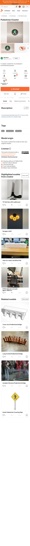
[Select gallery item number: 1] (13, 286)
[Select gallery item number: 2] (15, 350)
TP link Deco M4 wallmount (11, 202)
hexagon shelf (7, 231)
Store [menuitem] (13, 10)
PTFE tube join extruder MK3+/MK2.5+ (10, 289)
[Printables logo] (2, 10)
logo (3, 131)
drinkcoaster (9, 131)
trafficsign (18, 131)
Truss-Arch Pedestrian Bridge (12, 324)
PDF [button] (27, 108)
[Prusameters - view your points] (20, 7)
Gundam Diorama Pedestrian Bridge (14, 383)
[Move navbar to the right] (28, 10)
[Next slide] (27, 48)
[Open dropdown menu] (27, 19)
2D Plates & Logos (23, 15)
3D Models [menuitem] (7, 10)
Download (16, 89)
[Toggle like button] (3, 205)
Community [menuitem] (25, 10)
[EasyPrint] (16, 6)
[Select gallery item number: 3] (16, 286)
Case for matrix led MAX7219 (12, 260)
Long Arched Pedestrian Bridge (13, 353)
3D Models (4, 15)
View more (25, 175)
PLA (15, 78)
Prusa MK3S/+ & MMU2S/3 (4, 84)
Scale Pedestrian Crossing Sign (13, 412)
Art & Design (13, 15)
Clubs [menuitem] (18, 10)
